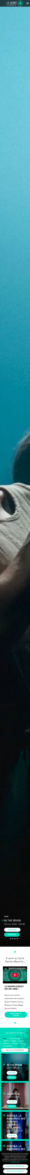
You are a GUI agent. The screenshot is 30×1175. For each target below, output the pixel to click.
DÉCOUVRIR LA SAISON (15, 1015)
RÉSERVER (12, 935)
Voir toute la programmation (15, 1050)
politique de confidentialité (19, 1161)
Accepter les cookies (15, 1166)
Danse (6, 916)
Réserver (11, 1077)
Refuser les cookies (15, 1171)
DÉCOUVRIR (12, 930)
